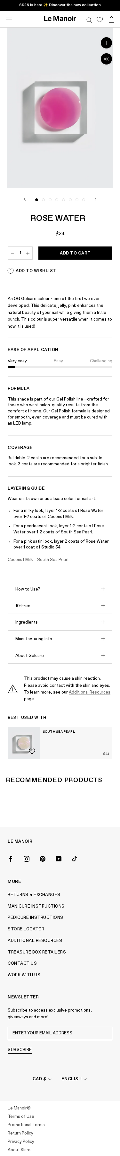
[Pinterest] (42, 858)
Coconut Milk (20, 560)
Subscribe (20, 1050)
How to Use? (27, 589)
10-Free (22, 606)
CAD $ (39, 1079)
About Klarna (20, 1150)
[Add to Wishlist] (32, 751)
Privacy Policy (21, 1142)
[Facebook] (10, 858)
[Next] (96, 199)
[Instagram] (26, 858)
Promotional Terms (26, 1125)
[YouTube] (58, 858)
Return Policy (20, 1133)
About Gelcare (29, 656)
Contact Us (22, 964)
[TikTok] (74, 858)
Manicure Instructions (36, 906)
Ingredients (26, 622)
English (71, 1079)
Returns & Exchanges (34, 895)
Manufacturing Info (33, 639)
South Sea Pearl (52, 560)
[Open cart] (111, 19)
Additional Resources (89, 692)
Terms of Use (21, 1117)
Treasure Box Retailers (37, 952)
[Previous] (25, 199)
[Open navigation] (9, 19)
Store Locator (26, 929)
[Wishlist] (99, 19)
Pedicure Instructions (35, 918)
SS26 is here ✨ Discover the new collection (60, 5)
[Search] (89, 19)
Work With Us (24, 975)
